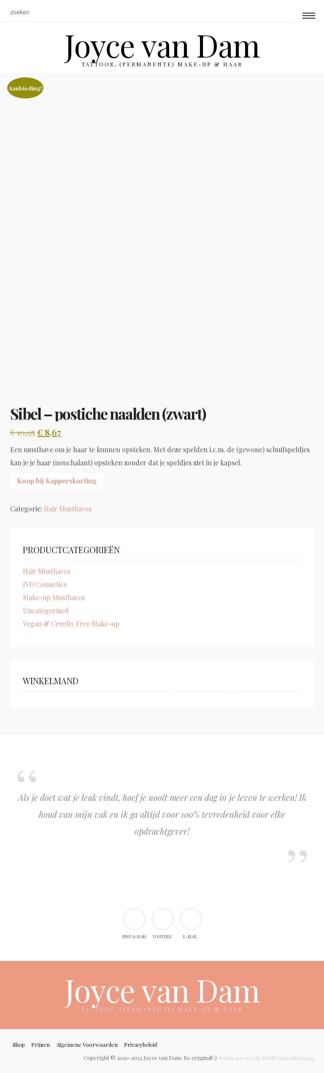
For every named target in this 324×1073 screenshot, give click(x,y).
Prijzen (40, 1044)
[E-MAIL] (190, 918)
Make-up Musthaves (54, 597)
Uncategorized (46, 610)
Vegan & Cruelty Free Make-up (71, 623)
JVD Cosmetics (45, 584)
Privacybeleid (140, 1044)
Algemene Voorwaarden (87, 1044)
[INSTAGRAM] (134, 918)
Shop (19, 1044)
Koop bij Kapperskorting (57, 480)
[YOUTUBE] (162, 918)
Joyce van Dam (162, 44)
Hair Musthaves (68, 508)
